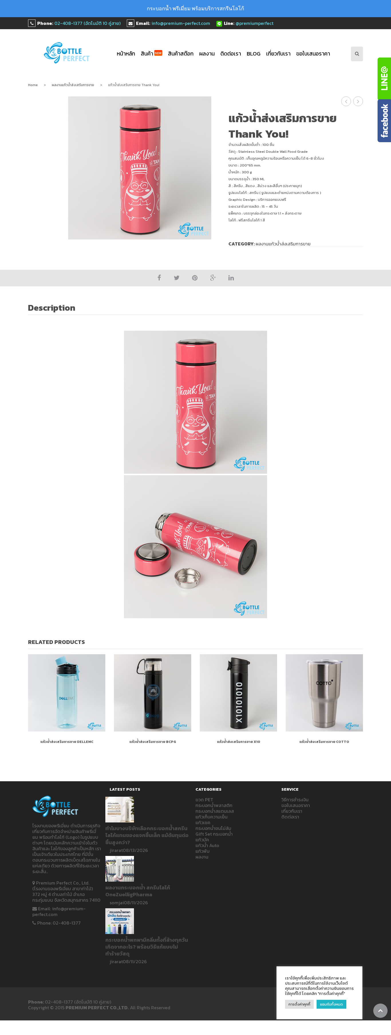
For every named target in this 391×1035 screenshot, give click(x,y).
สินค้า (151, 53)
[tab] (55, 308)
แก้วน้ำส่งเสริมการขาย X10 (238, 741)
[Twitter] (176, 278)
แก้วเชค (203, 822)
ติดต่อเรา (230, 53)
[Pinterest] (195, 278)
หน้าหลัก (126, 53)
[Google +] (213, 278)
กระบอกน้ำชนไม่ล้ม (213, 828)
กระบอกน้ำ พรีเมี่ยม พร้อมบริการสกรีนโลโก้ (195, 8)
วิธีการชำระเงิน (295, 799)
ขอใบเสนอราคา (313, 53)
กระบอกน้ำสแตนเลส (215, 811)
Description (51, 308)
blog (253, 53)
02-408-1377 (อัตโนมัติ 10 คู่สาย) (87, 23)
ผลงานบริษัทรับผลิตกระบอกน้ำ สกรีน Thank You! (358, 101)
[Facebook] (159, 278)
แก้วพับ (203, 851)
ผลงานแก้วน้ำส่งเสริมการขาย (73, 85)
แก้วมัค (202, 839)
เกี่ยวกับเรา (278, 53)
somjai (117, 902)
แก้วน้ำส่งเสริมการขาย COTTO (324, 741)
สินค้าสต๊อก (180, 53)
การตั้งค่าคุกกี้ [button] (299, 1004)
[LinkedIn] (231, 278)
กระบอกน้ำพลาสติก (214, 805)
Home (33, 85)
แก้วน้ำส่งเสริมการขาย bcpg (152, 741)
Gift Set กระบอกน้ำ (214, 833)
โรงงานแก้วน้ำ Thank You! (346, 101)
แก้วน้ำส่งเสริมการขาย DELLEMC (66, 741)
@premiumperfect (254, 23)
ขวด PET (204, 799)
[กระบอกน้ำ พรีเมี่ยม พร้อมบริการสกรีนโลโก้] (67, 53)
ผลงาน (207, 53)
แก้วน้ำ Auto (207, 845)
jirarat (116, 850)
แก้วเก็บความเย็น (212, 816)
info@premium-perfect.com (180, 23)
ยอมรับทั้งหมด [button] (331, 1004)
